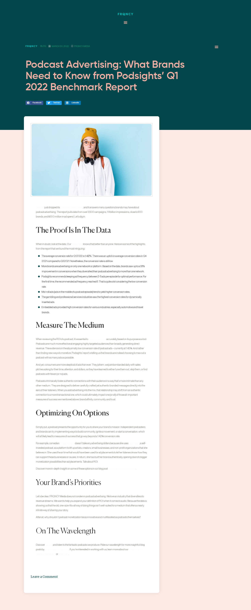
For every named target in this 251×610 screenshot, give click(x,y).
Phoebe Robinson (67, 443)
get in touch (63, 554)
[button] (125, 22)
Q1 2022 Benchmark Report (71, 208)
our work (49, 545)
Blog (43, 46)
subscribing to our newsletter (57, 550)
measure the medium (97, 339)
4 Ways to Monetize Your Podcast (122, 469)
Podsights (40, 208)
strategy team (77, 244)
